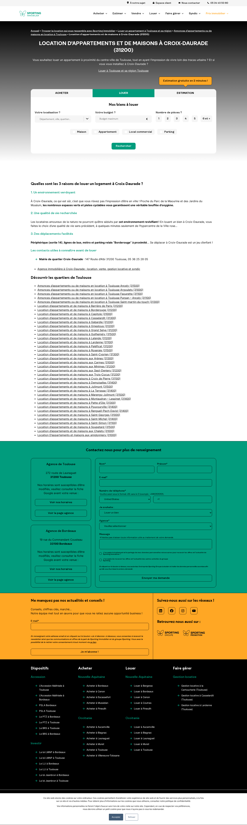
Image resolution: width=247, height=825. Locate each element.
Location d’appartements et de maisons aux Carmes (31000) (76, 362)
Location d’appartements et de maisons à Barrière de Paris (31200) (80, 306)
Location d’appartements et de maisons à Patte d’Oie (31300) (76, 402)
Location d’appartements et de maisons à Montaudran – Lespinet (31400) (84, 398)
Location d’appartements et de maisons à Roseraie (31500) (75, 350)
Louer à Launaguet (144, 738)
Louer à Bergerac (143, 685)
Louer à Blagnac (143, 732)
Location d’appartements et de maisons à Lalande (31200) (74, 338)
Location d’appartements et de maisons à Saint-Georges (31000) (78, 415)
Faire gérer (173, 13)
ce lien (93, 642)
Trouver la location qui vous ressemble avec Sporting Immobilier (78, 31)
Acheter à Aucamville (98, 726)
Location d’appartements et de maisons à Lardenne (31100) (75, 342)
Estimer (118, 13)
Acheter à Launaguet (98, 738)
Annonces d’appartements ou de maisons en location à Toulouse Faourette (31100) (90, 293)
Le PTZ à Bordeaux (49, 716)
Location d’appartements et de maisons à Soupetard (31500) (76, 427)
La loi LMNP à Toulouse (52, 757)
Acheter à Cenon (96, 691)
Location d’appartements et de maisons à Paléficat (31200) (75, 346)
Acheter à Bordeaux (97, 685)
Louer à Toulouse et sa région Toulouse (123, 70)
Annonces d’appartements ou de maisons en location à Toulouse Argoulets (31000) (90, 289)
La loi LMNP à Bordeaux (52, 752)
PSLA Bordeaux (47, 705)
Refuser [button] (131, 817)
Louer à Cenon (142, 697)
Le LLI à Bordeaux (49, 763)
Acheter (98, 13)
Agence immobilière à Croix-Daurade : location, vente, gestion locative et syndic (88, 269)
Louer (153, 13)
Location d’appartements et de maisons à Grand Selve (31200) (77, 330)
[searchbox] (64, 119)
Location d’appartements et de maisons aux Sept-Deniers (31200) (79, 370)
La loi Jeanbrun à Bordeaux (54, 775)
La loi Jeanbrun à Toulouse (53, 780)
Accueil (35, 31)
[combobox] (63, 119)
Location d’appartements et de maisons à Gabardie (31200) (75, 322)
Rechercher (123, 146)
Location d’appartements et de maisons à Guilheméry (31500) (76, 334)
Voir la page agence (61, 513)
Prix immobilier (215, 13)
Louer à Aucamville (144, 726)
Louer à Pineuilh (142, 708)
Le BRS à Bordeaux (49, 733)
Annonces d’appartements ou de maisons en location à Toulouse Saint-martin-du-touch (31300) (98, 302)
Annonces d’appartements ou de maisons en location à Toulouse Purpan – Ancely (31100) (94, 297)
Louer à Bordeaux (143, 691)
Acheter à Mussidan (97, 702)
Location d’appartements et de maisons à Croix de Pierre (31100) (78, 378)
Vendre (136, 13)
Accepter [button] (116, 817)
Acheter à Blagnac (97, 732)
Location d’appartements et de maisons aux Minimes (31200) (76, 366)
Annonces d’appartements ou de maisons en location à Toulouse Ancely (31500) (88, 285)
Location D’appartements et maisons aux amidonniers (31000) (77, 435)
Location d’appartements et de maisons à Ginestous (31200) (76, 326)
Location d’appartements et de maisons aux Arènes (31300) (75, 358)
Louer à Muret (141, 744)
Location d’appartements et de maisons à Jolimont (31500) (75, 386)
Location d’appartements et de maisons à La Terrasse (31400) (76, 390)
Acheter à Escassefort (99, 697)
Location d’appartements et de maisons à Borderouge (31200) (77, 310)
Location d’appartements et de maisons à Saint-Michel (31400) (77, 419)
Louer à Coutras (142, 702)
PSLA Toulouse (47, 710)
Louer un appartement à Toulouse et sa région (145, 31)
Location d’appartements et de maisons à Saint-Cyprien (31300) (78, 354)
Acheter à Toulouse (97, 749)
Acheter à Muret (95, 744)
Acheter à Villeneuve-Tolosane (103, 755)
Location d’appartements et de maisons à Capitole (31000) (75, 314)
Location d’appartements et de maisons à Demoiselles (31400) (77, 382)
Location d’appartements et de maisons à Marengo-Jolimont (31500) (81, 394)
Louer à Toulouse (143, 749)
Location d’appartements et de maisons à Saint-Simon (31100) (77, 423)
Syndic (193, 13)
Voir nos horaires (61, 502)
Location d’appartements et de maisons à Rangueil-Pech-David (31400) (83, 411)
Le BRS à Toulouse (49, 728)
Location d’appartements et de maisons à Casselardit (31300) (76, 318)
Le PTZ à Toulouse (49, 722)
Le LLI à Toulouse (48, 769)
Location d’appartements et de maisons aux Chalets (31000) (75, 431)
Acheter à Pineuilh (96, 708)
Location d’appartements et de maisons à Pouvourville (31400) (77, 406)
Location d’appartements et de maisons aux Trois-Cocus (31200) (78, 374)
